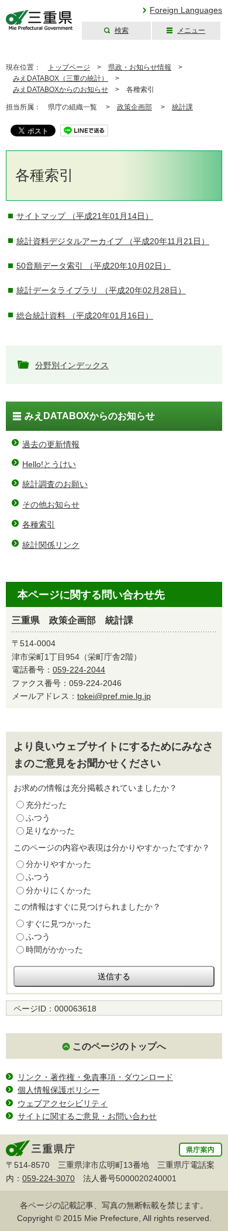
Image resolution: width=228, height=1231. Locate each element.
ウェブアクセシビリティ (63, 1103)
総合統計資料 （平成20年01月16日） (84, 315)
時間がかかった (54, 949)
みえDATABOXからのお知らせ (60, 89)
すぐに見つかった (58, 923)
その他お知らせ (51, 504)
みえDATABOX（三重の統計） (60, 78)
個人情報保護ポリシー (58, 1090)
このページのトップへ (119, 1046)
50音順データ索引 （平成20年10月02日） (93, 265)
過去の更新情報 (51, 444)
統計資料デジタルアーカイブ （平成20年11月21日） (112, 241)
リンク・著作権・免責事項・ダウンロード (95, 1077)
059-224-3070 (48, 1178)
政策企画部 (134, 107)
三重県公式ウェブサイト (39, 20)
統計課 (182, 107)
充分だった (46, 805)
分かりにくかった (58, 890)
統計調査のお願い (55, 484)
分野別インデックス (72, 365)
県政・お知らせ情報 (139, 67)
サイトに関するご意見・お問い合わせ (87, 1116)
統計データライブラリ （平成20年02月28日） (101, 290)
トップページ (69, 67)
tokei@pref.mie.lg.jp (114, 696)
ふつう (38, 817)
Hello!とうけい (49, 464)
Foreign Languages (186, 10)
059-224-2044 (79, 669)
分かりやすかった (58, 864)
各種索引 (38, 524)
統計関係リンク (51, 545)
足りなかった (50, 830)
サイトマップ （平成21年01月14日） (84, 216)
